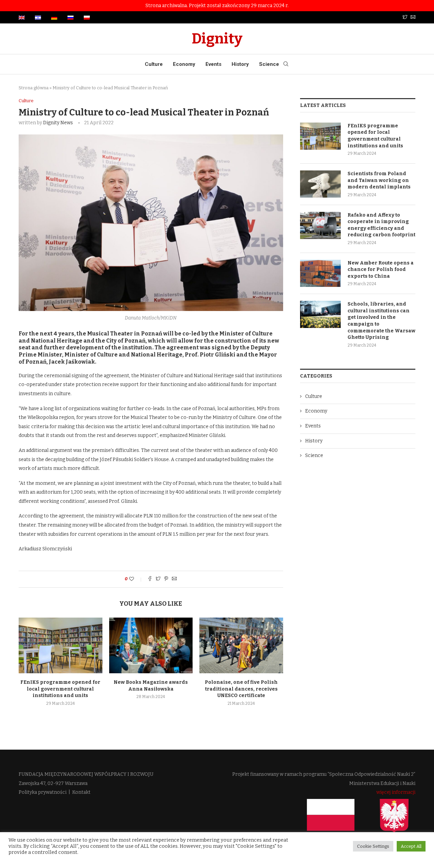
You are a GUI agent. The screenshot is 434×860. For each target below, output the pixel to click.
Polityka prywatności (42, 792)
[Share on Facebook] (149, 579)
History (240, 64)
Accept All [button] (411, 846)
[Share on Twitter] (158, 579)
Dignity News (58, 123)
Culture (154, 64)
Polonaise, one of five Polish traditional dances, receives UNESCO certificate (241, 688)
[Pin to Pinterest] (166, 579)
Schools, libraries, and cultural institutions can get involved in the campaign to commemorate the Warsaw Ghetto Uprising (381, 320)
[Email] (413, 17)
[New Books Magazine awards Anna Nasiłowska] (151, 645)
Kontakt (81, 792)
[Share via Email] (174, 579)
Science (269, 64)
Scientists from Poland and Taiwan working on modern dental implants (379, 180)
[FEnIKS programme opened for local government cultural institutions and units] (60, 645)
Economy (184, 64)
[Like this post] (136, 579)
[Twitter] (404, 17)
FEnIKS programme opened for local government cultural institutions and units (60, 688)
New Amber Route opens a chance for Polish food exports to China (381, 269)
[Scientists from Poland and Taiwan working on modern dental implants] (320, 184)
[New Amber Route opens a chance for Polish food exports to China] (320, 273)
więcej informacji (395, 792)
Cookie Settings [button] (373, 846)
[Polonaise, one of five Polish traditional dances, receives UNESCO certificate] (241, 645)
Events (213, 64)
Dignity (217, 38)
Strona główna (33, 87)
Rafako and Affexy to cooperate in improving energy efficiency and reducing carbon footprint (381, 225)
